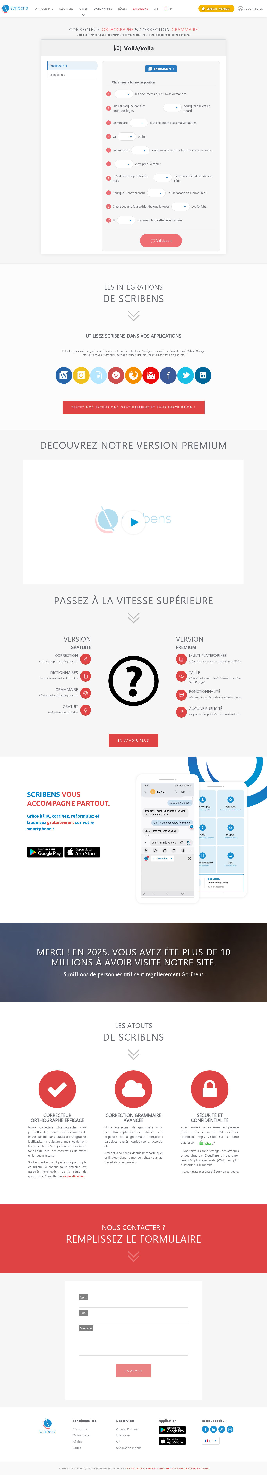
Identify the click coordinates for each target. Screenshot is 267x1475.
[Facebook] (205, 1429)
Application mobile (128, 1448)
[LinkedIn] (213, 1429)
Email (83, 1313)
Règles (122, 8)
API (156, 8)
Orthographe (44, 8)
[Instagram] (230, 1429)
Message (86, 1328)
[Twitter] (221, 1429)
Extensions (140, 8)
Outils (83, 8)
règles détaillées (74, 1176)
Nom (83, 1297)
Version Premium (128, 1429)
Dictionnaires (103, 8)
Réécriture (66, 8)
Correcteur (80, 1429)
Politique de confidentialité (145, 1468)
